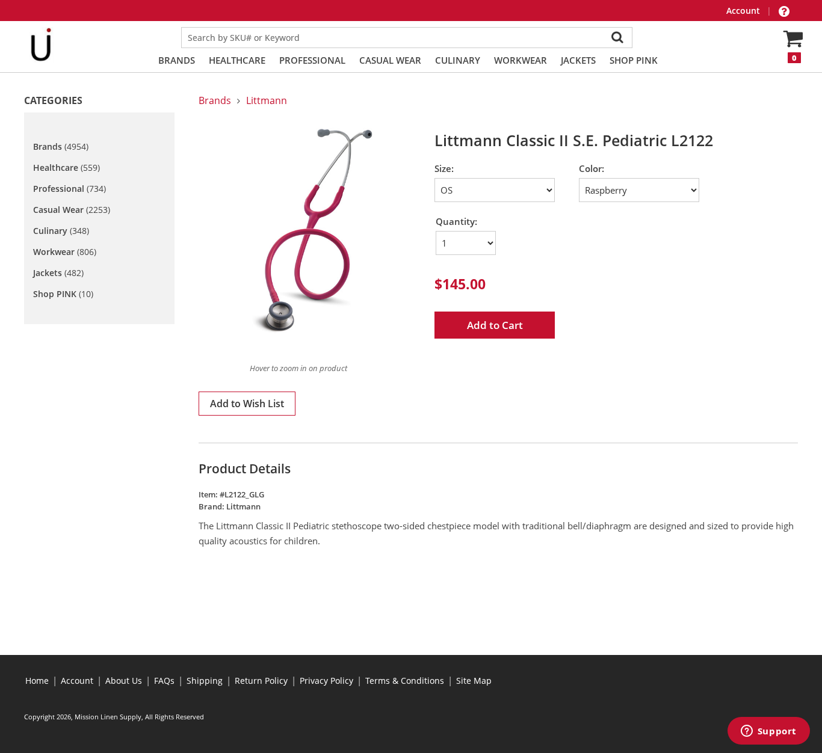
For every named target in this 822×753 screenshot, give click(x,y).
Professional (312, 60)
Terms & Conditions (404, 680)
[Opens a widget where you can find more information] (768, 732)
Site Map (474, 680)
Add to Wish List (247, 403)
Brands (176, 60)
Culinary (457, 60)
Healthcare (237, 60)
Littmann (266, 100)
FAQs (164, 680)
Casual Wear (390, 60)
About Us (123, 680)
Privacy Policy (326, 680)
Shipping (205, 680)
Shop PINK (634, 60)
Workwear (520, 60)
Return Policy (261, 680)
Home (37, 680)
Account (744, 10)
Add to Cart (495, 325)
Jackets (578, 60)
